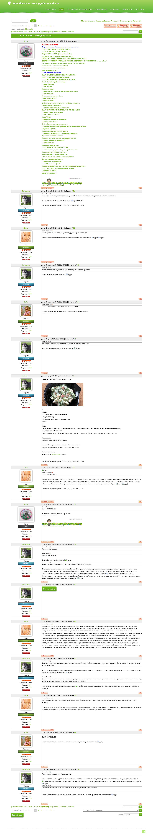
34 (78, 302)
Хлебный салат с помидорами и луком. (55, 124)
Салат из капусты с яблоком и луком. (54, 152)
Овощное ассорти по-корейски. (52, 96)
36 (74, 376)
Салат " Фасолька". (48, 94)
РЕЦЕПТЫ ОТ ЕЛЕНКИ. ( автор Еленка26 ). (57, 54)
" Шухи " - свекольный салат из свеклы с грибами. (58, 157)
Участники (114, 21)
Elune (27, 29)
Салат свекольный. (48, 143)
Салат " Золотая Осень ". (50, 122)
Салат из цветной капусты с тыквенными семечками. (60, 133)
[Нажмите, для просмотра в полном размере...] (62, 395)
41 (75, 621)
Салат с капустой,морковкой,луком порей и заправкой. (60, 150)
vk (143, 831)
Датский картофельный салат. (52, 159)
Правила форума (126, 21)
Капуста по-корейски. (49, 129)
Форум (30, 32)
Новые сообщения (103, 21)
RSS (140, 21)
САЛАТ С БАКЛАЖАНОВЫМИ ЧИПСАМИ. (56, 77)
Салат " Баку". (46, 117)
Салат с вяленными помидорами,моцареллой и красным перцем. (64, 126)
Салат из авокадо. (48, 89)
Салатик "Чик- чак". (48, 84)
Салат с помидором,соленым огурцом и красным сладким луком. (63, 166)
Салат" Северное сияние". (50, 115)
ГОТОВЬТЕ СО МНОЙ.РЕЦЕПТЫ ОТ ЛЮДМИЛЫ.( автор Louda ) (64, 59)
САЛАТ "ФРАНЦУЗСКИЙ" (49, 173)
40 (75, 584)
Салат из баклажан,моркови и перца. (54, 119)
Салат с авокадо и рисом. (50, 145)
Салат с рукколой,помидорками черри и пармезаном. (60, 91)
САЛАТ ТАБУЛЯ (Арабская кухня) (53, 82)
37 (74, 467)
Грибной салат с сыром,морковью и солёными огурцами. (61, 103)
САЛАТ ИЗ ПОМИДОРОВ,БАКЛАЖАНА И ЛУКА (58, 168)
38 (75, 504)
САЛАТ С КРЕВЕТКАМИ (49, 171)
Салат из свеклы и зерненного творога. (55, 131)
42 (75, 658)
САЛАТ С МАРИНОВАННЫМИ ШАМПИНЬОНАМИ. (59, 75)
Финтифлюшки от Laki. (49, 70)
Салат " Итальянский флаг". (51, 164)
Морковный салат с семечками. (52, 136)
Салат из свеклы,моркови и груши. (53, 140)
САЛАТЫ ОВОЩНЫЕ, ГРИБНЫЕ (64, 32)
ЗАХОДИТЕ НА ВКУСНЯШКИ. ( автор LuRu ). (57, 56)
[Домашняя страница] (51, 188)
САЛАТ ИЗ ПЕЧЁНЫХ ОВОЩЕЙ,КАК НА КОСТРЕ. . (59, 80)
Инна (26, 41)
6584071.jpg (56, 454)
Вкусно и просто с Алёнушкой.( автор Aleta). (55, 65)
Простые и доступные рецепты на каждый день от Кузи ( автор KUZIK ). (63, 63)
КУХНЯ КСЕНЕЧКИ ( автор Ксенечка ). (55, 52)
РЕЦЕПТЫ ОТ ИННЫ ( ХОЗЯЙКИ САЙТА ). (56, 49)
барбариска (26, 191)
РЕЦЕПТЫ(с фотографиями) (43, 32)
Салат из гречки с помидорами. (52, 112)
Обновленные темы (88, 21)
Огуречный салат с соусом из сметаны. (55, 154)
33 (78, 265)
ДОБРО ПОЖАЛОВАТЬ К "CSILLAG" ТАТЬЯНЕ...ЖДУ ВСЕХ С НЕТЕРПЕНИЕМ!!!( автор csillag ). (74, 61)
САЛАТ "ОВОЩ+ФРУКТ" (49, 98)
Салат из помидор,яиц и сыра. (52, 161)
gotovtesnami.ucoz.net (18, 32)
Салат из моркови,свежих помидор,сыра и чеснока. (59, 138)
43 (75, 695)
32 (74, 228)
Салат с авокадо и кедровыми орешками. (56, 108)
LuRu (31, 29)
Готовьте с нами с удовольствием (36, 3)
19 (46, 26)
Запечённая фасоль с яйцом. (51, 105)
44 (75, 732)
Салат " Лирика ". (47, 87)
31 (74, 191)
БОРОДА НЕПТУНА (48, 101)
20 (50, 26)
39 (75, 544)
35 (75, 339)
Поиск (135, 21)
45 (79, 769)
